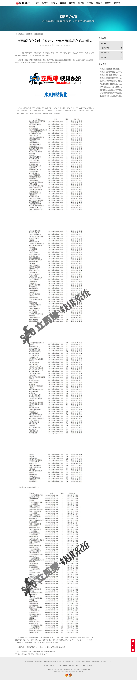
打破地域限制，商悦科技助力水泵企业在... (114, 84)
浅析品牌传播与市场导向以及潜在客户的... (114, 93)
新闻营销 (81, 3)
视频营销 (90, 3)
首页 (37, 3)
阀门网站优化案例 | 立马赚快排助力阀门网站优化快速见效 (38, 651)
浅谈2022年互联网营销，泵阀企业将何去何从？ (35, 654)
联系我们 (91, 665)
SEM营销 (72, 3)
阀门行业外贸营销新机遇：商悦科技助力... (114, 81)
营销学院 (117, 3)
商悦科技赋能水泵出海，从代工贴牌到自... (114, 72)
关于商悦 (46, 665)
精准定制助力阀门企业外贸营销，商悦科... (114, 90)
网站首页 (21, 34)
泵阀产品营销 (104, 53)
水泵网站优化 (45, 55)
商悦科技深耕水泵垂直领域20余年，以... (113, 78)
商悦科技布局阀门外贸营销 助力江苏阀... (113, 69)
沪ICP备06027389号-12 (72, 672)
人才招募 (84, 665)
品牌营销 (45, 3)
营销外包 (99, 3)
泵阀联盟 (71, 665)
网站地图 (81, 672)
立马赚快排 (45, 108)
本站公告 (103, 57)
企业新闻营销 (104, 48)
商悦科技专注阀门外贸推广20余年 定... (112, 75)
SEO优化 (63, 3)
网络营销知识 (38, 34)
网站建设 (54, 3)
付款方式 (78, 665)
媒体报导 (65, 665)
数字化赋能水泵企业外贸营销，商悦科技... (114, 87)
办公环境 (58, 665)
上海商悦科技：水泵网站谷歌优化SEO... (113, 96)
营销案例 (108, 3)
